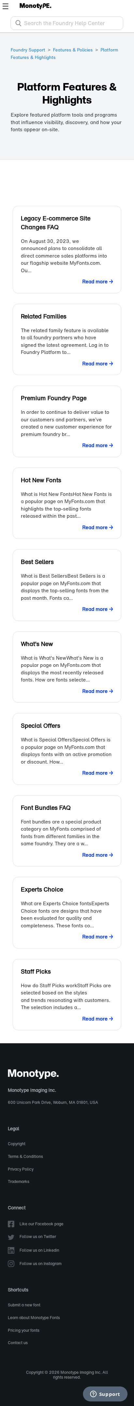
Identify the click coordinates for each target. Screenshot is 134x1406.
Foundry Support (28, 50)
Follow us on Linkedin (39, 1250)
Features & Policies (73, 50)
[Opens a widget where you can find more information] (105, 1394)
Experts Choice (42, 889)
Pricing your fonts (23, 1330)
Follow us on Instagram (40, 1263)
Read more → (97, 281)
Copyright (16, 1144)
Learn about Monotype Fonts (34, 1317)
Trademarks (18, 1181)
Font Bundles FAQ (46, 807)
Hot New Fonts (41, 480)
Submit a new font (24, 1305)
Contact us (18, 1343)
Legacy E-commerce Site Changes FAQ (55, 222)
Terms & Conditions (25, 1156)
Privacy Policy (21, 1169)
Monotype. (35, 6)
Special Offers (40, 725)
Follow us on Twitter (38, 1236)
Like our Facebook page (41, 1224)
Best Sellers (37, 561)
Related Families (43, 316)
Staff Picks (36, 971)
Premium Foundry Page (54, 398)
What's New (37, 644)
